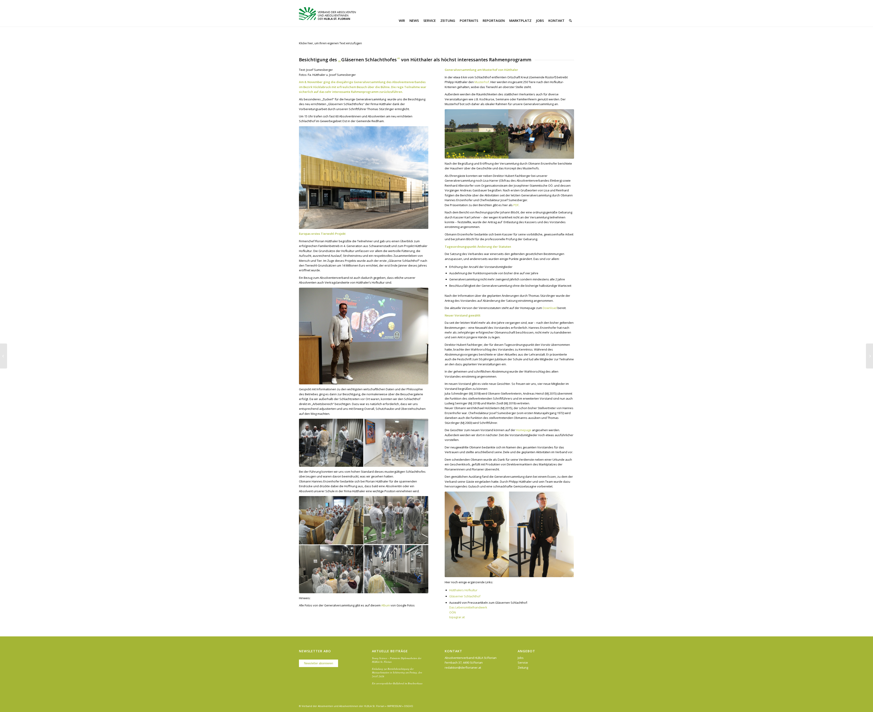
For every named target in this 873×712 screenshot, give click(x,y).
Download (550, 308)
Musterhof (481, 82)
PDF (516, 205)
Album (385, 605)
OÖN (452, 612)
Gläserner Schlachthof (464, 596)
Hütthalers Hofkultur (463, 590)
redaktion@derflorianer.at (463, 667)
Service (523, 662)
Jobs (521, 658)
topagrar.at (457, 617)
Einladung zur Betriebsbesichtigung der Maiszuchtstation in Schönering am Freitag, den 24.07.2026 (397, 672)
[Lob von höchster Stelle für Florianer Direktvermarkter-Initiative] (3, 356)
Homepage (523, 430)
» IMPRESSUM (393, 706)
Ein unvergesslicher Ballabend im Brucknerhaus (397, 683)
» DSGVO (407, 706)
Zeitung (523, 667)
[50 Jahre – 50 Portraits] (869, 356)
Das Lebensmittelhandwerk (468, 607)
